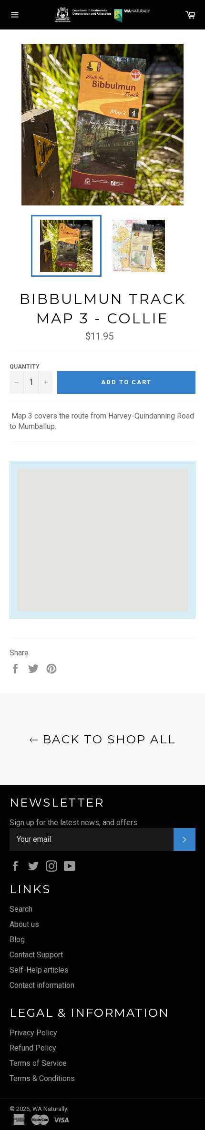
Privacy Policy (33, 1032)
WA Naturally (49, 1108)
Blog (17, 939)
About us (24, 924)
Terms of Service (38, 1063)
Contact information (42, 985)
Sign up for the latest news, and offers (73, 822)
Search (21, 909)
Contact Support (36, 954)
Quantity (25, 366)
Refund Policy (33, 1047)
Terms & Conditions (42, 1078)
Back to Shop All (107, 739)
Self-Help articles (39, 969)
